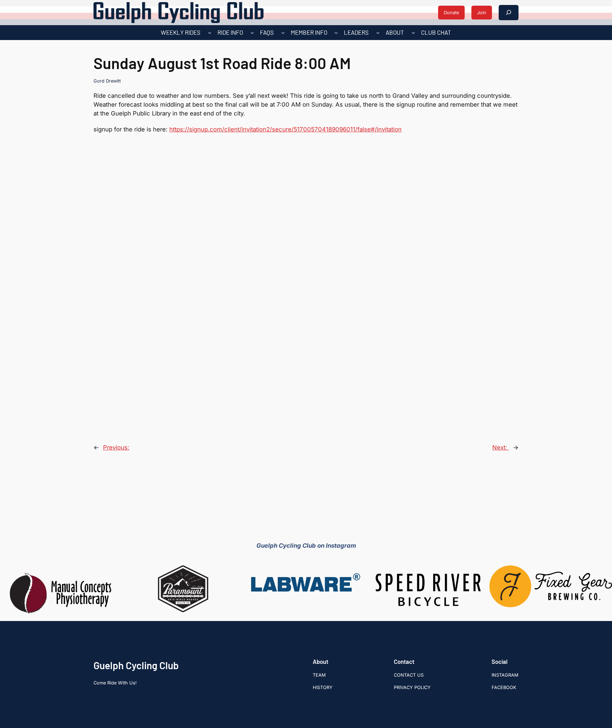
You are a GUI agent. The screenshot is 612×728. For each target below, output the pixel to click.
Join (481, 12)
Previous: (116, 447)
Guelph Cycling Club (136, 665)
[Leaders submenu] (378, 32)
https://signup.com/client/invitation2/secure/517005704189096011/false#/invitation (285, 129)
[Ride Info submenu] (252, 32)
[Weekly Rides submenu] (209, 32)
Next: (500, 447)
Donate (451, 12)
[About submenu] (413, 32)
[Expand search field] (508, 12)
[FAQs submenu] (283, 32)
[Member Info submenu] (336, 32)
